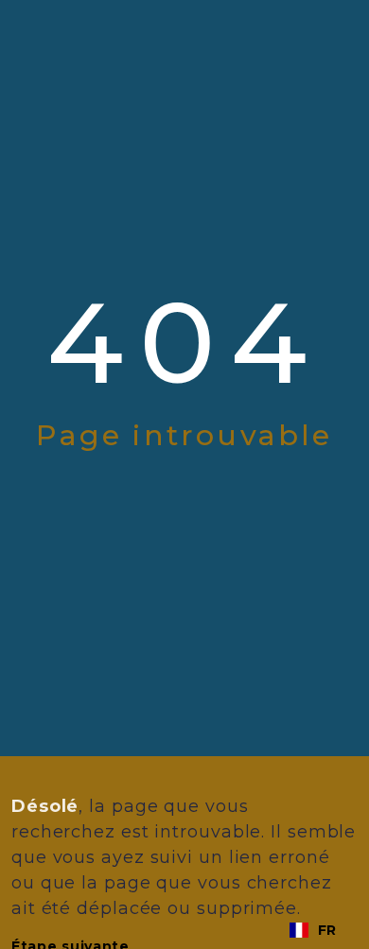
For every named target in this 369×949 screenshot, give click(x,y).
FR (327, 930)
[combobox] (312, 930)
